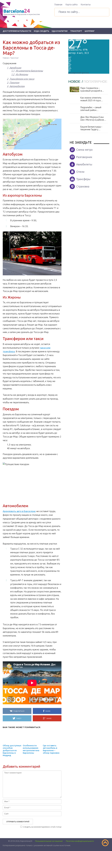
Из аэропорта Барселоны (27, 70)
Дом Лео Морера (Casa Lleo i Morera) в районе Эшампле (92, 118)
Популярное (95, 81)
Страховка (82, 186)
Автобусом (14, 67)
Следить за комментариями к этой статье (42, 827)
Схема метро (84, 149)
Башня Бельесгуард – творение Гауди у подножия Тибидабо (91, 128)
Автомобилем (16, 86)
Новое (74, 81)
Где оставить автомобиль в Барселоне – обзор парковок (51, 749)
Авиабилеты (84, 164)
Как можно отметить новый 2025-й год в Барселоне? (90, 99)
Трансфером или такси (20, 79)
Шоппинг (90, 31)
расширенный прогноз (78, 72)
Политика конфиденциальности (80, 841)
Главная (58, 4)
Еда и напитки (59, 31)
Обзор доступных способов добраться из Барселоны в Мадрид (12, 750)
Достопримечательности (17, 31)
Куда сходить (41, 31)
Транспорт (76, 31)
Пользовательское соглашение (49, 841)
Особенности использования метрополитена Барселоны (31, 749)
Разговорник (84, 157)
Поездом (13, 82)
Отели (80, 171)
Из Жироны (19, 74)
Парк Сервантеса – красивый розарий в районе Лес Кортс (91, 89)
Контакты (86, 4)
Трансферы (83, 179)
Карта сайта (71, 4)
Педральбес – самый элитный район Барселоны (90, 108)
